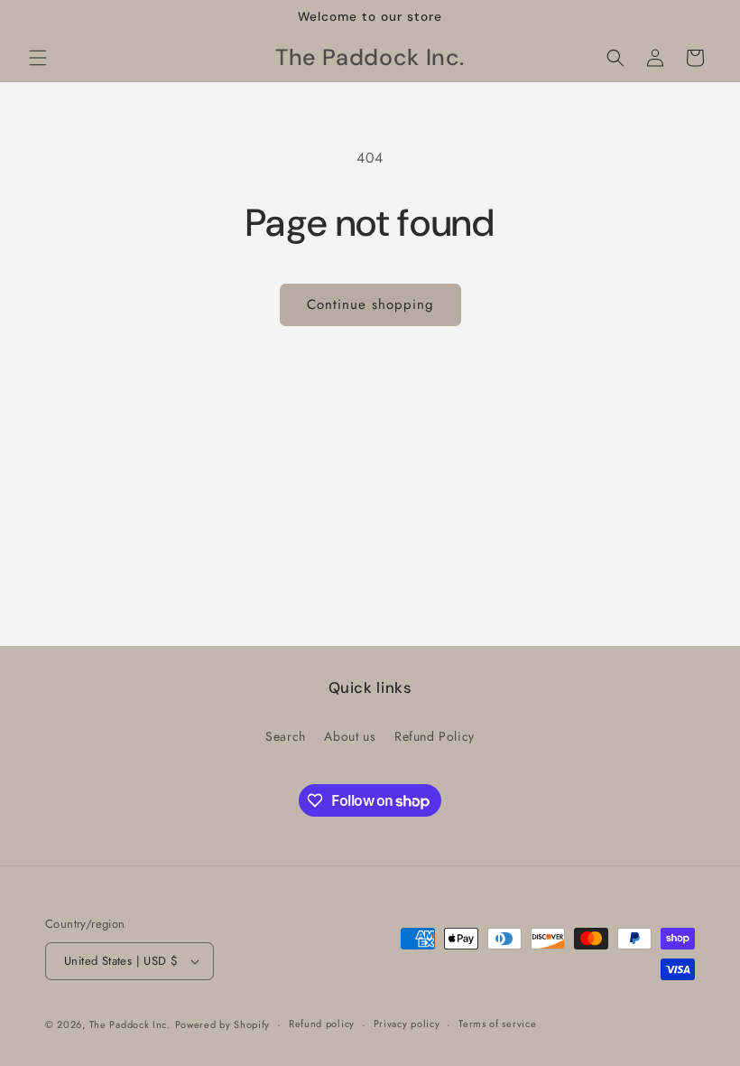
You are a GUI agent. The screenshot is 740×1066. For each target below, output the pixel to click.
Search (285, 736)
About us (349, 736)
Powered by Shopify (223, 1024)
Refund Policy (434, 736)
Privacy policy (407, 1023)
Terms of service (497, 1023)
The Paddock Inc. (130, 1024)
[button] (38, 58)
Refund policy (322, 1023)
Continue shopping (370, 304)
